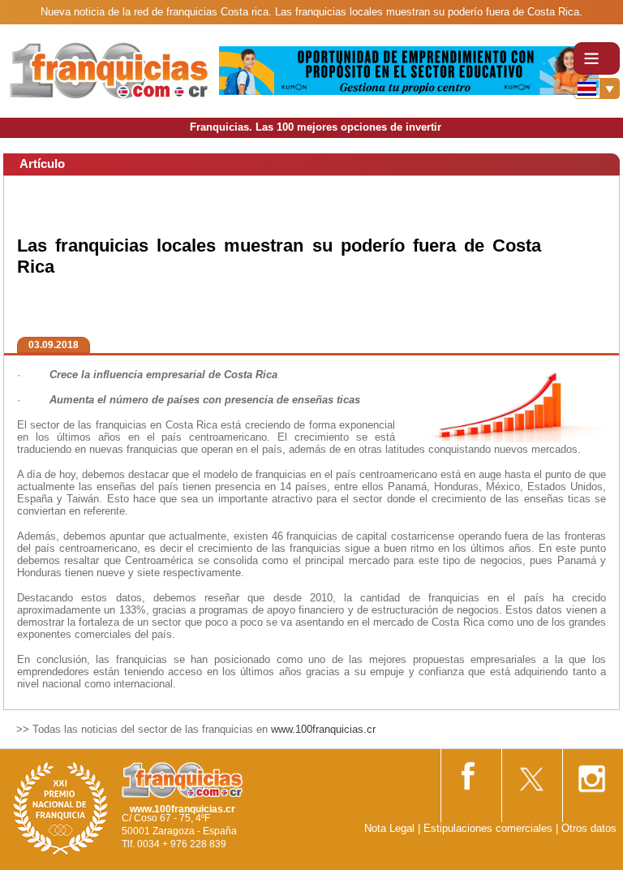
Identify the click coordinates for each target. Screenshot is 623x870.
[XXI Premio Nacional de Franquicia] (61, 808)
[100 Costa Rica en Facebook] (469, 773)
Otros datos (589, 828)
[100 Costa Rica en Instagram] (591, 774)
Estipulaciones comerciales (489, 828)
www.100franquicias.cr (323, 729)
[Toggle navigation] (597, 58)
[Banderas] (597, 88)
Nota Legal (389, 828)
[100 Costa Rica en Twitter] (530, 774)
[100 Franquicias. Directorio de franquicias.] (109, 70)
